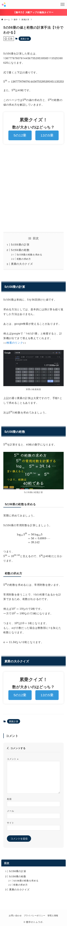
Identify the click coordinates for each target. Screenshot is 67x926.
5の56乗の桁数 (20, 250)
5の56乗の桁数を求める (29, 254)
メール (10, 810)
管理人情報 (52, 915)
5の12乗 (20, 135)
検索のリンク (15, 342)
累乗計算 (24, 38)
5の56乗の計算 (20, 244)
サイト (10, 822)
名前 (9, 798)
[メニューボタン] (62, 4)
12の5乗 (47, 135)
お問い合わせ (15, 915)
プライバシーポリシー (34, 915)
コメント (12, 758)
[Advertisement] (33, 188)
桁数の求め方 (24, 258)
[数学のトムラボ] (3, 4)
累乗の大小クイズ (22, 264)
